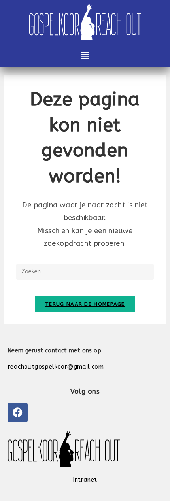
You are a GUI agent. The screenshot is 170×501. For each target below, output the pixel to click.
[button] (85, 55)
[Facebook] (18, 412)
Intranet (85, 479)
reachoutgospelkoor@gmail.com (56, 366)
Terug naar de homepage (85, 304)
